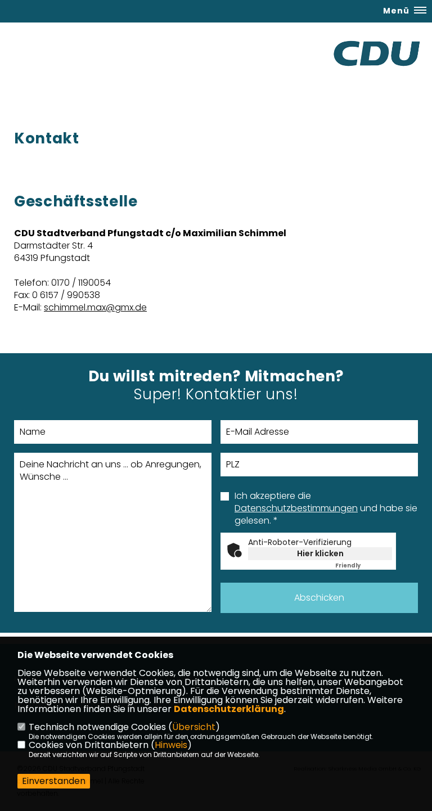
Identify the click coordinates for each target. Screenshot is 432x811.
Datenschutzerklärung (229, 708)
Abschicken (319, 597)
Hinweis (171, 744)
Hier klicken (320, 553)
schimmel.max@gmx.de (95, 307)
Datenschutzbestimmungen (296, 508)
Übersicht (193, 726)
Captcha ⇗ (363, 565)
